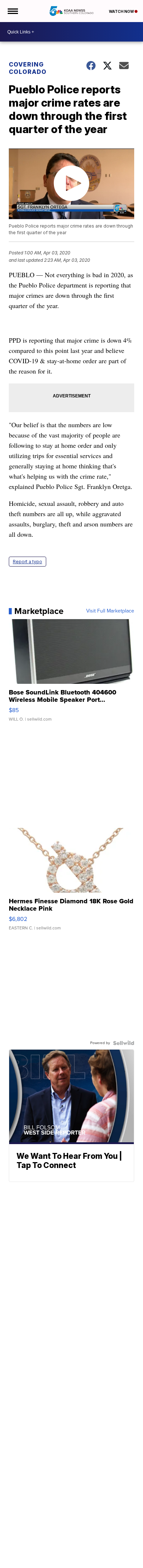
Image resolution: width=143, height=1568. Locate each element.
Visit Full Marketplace (110, 611)
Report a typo (27, 561)
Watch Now (122, 11)
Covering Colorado (28, 68)
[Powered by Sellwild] (123, 1043)
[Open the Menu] (12, 11)
